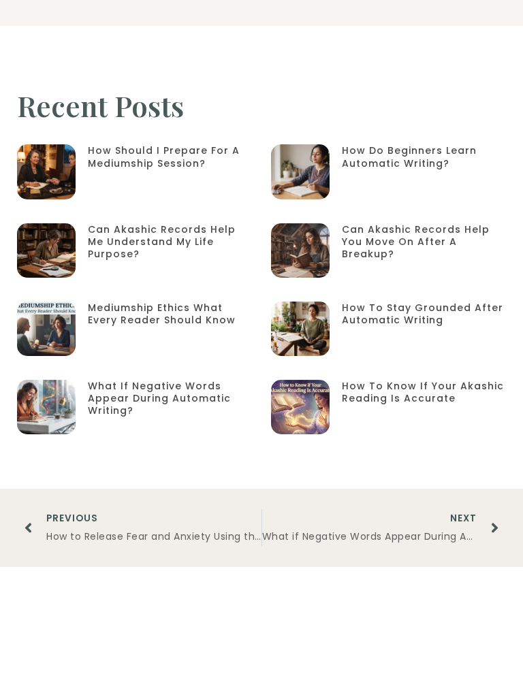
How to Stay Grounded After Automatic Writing (422, 314)
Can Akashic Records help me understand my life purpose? (162, 242)
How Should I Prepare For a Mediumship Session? (164, 156)
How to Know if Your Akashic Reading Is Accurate (423, 392)
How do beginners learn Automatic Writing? (409, 156)
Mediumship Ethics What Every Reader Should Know (162, 314)
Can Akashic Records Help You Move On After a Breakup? (416, 242)
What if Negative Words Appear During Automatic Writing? (159, 398)
